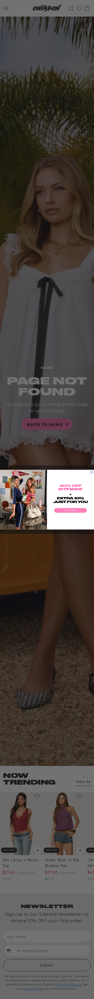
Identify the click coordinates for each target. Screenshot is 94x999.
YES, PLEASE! (70, 510)
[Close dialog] (91, 472)
